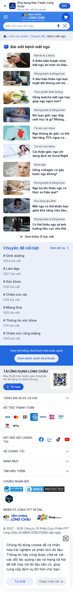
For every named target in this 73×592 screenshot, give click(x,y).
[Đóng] (4, 6)
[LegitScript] (23, 499)
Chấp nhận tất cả (51, 581)
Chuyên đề (37, 36)
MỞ (64, 5)
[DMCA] (45, 489)
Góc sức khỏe (18, 36)
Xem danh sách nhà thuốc (36, 358)
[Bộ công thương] (13, 489)
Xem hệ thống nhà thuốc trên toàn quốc (36, 350)
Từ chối (20, 581)
